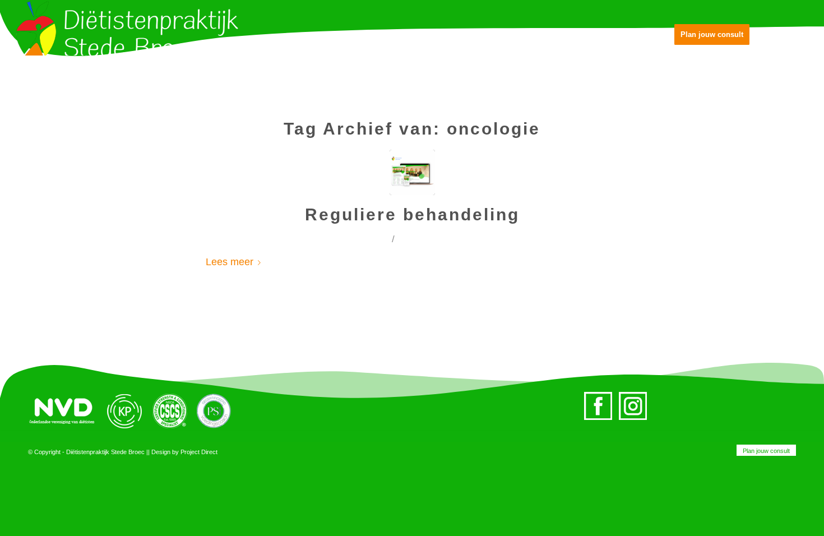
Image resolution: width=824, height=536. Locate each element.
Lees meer (229, 261)
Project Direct (198, 452)
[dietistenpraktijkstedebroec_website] (412, 172)
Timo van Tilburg (446, 239)
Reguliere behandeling (412, 214)
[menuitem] (763, 451)
